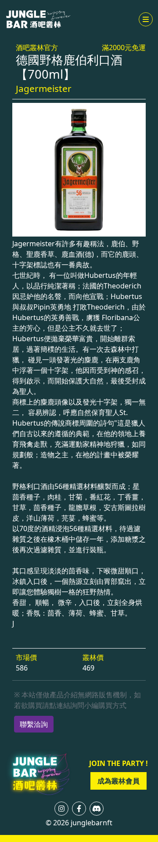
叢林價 (93, 657)
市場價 (26, 657)
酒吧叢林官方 (37, 47)
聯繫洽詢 (34, 724)
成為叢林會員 (118, 781)
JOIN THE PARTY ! (118, 763)
